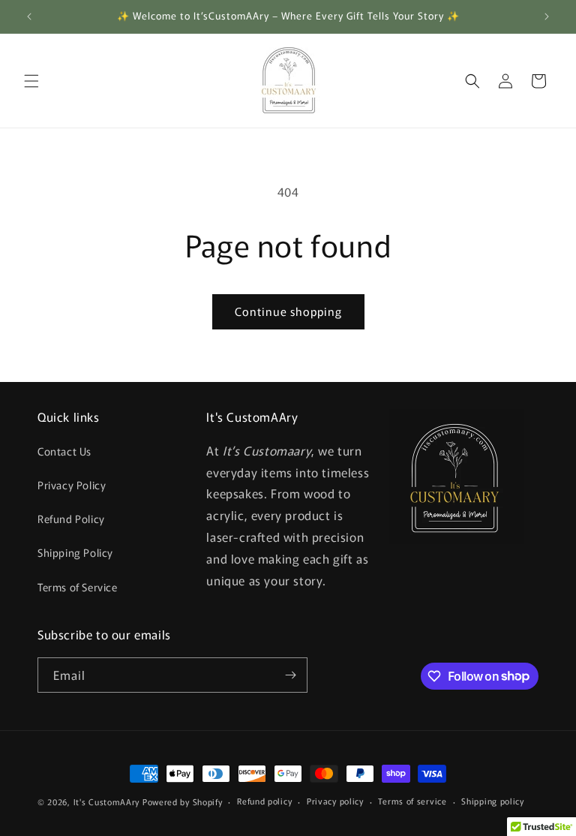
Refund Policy (71, 518)
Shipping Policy (75, 552)
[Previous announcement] (29, 16)
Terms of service (412, 801)
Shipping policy (492, 801)
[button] (31, 81)
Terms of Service (78, 586)
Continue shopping (288, 311)
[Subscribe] (290, 675)
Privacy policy (335, 801)
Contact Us (65, 451)
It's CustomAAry (107, 801)
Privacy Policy (72, 484)
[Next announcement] (546, 16)
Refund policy (264, 801)
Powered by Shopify (182, 801)
